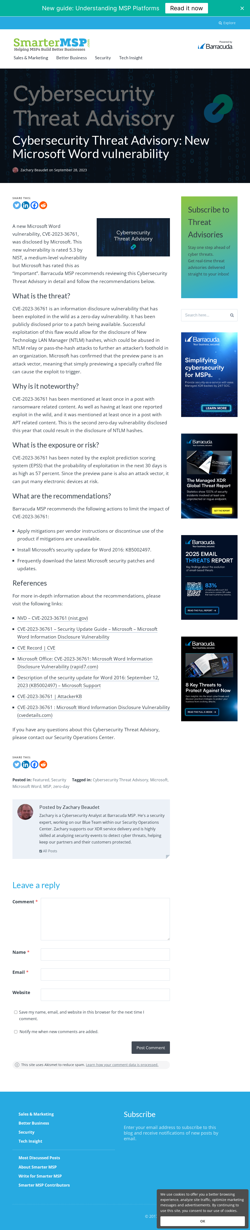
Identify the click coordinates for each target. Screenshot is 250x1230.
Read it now (186, 8)
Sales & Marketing (31, 57)
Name (21, 952)
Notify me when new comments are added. (59, 1031)
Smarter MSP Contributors (44, 1185)
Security (103, 57)
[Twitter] (17, 205)
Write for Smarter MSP (40, 1176)
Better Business (71, 57)
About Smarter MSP (38, 1167)
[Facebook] (34, 205)
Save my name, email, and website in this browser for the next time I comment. (81, 1015)
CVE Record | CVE (36, 648)
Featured (41, 780)
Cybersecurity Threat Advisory (120, 780)
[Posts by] (16, 170)
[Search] (232, 315)
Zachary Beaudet (35, 170)
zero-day (61, 786)
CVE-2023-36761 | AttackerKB (49, 696)
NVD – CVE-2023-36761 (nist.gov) (52, 618)
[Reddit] (43, 205)
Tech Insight (131, 57)
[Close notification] (242, 8)
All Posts (49, 850)
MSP (47, 786)
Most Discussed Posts (39, 1157)
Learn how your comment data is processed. (122, 1064)
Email (20, 972)
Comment (25, 902)
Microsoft (159, 780)
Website (21, 992)
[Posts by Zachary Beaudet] (25, 813)
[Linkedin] (26, 205)
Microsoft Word (26, 786)
